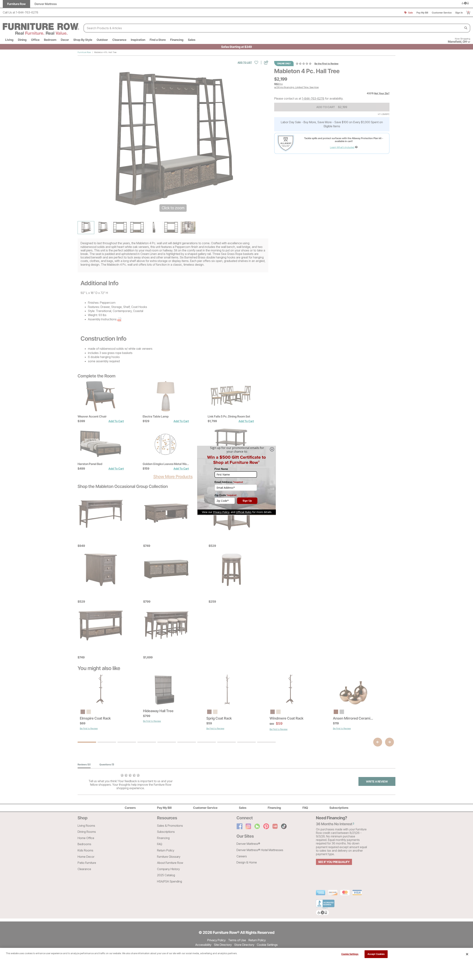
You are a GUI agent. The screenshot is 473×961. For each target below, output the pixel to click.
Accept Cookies (376, 954)
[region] (236, 954)
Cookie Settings (349, 954)
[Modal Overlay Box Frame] (236, 480)
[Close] (467, 954)
